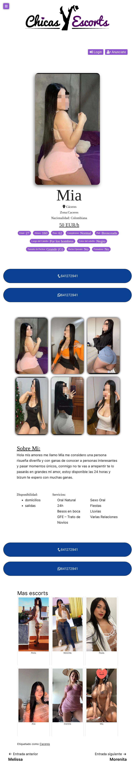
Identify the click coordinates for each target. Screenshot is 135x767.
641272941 (69, 276)
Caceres (45, 744)
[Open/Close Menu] (6, 6)
